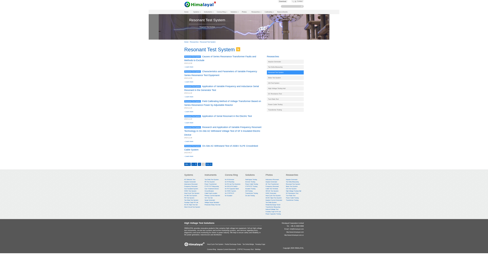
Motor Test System (274, 78)
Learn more (189, 67)
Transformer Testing (275, 110)
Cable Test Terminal (272, 188)
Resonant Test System (208, 42)
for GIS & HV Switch (231, 186)
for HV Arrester (229, 179)
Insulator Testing (250, 188)
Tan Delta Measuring (275, 67)
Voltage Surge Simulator (212, 202)
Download (282, 1)
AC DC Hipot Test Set (191, 204)
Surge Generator (210, 200)
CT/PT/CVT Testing (251, 186)
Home (186, 12)
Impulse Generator (274, 62)
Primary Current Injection (212, 195)
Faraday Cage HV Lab (191, 202)
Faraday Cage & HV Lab (273, 211)
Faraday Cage (260, 244)
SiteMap (258, 249)
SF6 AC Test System (272, 191)
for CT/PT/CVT (229, 193)
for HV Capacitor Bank (232, 188)
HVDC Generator (271, 193)
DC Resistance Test (275, 94)
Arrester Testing (250, 182)
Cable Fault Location (211, 193)
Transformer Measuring (273, 207)
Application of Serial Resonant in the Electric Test (227, 116)
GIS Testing (249, 191)
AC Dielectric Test (189, 179)
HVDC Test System (190, 191)
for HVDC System (230, 191)
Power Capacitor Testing (273, 214)
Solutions (250, 175)
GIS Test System (273, 83)
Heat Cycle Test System (191, 193)
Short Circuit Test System (192, 207)
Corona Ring (231, 175)
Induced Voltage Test (272, 209)
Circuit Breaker (209, 191)
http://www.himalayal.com (295, 232)
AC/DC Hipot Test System (274, 198)
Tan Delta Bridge (248, 244)
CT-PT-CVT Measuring (212, 186)
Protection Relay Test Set (212, 204)
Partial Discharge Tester (273, 204)
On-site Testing (250, 195)
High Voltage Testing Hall (277, 88)
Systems (188, 175)
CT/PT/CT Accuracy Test (245, 249)
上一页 (194, 164)
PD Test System (189, 198)
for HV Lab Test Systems (232, 184)
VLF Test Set (209, 198)
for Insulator (228, 195)
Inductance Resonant (190, 184)
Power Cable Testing (275, 104)
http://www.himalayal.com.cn (294, 235)
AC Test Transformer (272, 184)
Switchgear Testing (251, 179)
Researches (194, 42)
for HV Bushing (229, 182)
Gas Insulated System (191, 188)
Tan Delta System (271, 202)
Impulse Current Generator (274, 200)
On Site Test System (190, 195)
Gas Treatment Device (212, 188)
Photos (269, 175)
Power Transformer (211, 184)
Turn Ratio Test (273, 99)
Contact (299, 1)
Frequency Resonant (190, 186)
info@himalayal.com (297, 229)
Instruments (211, 175)
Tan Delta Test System (191, 200)
